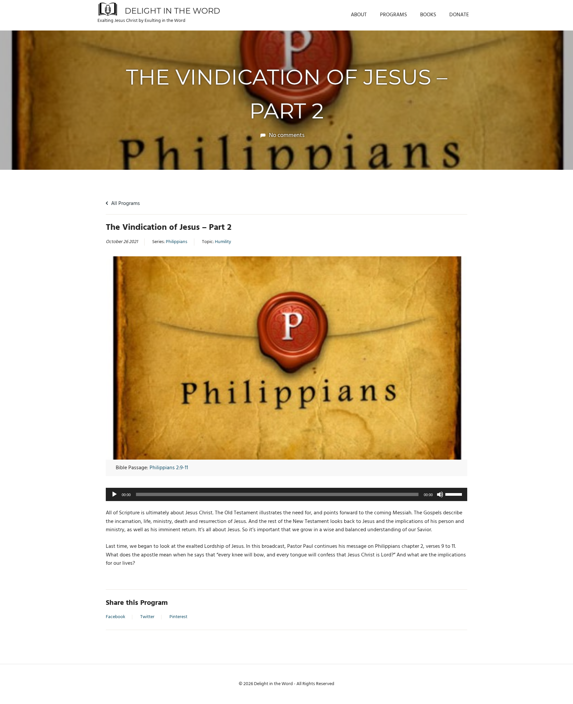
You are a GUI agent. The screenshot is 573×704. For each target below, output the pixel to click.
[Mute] (440, 494)
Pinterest (178, 617)
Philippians (176, 242)
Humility (223, 242)
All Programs (125, 203)
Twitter (147, 617)
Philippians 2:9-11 (169, 468)
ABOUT (359, 15)
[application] (286, 494)
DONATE (459, 15)
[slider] (454, 494)
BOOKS (428, 15)
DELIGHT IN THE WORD (172, 11)
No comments (286, 135)
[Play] (114, 494)
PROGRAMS (393, 15)
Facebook (115, 617)
